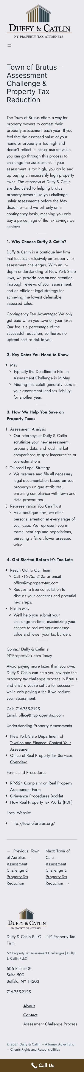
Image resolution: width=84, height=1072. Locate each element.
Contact (30, 1015)
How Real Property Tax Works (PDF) (41, 802)
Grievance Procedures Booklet (36, 796)
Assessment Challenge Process (50, 1024)
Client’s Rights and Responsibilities (35, 1049)
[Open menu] (9, 45)
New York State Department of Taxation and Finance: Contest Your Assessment (40, 742)
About (29, 1006)
